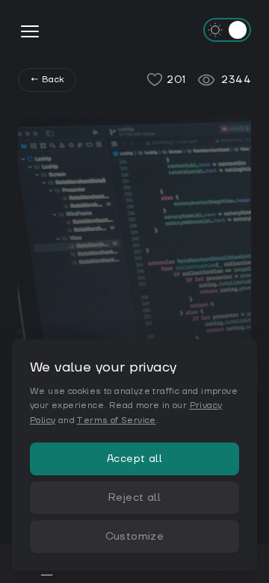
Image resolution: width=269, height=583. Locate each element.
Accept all (134, 459)
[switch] (227, 30)
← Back (47, 79)
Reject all (134, 498)
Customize (134, 536)
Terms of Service (115, 420)
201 (176, 80)
